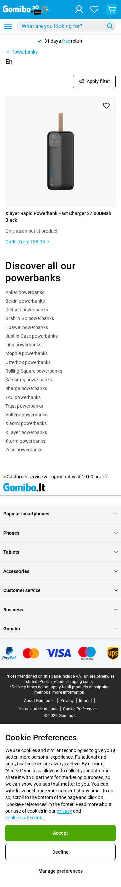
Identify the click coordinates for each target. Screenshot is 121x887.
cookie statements (24, 817)
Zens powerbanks (23, 449)
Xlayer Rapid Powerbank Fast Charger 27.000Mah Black (58, 217)
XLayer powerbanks (26, 432)
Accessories (16, 571)
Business (13, 609)
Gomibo (11, 629)
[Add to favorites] (106, 105)
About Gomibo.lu (39, 700)
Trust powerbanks (24, 406)
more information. (68, 692)
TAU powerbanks (23, 397)
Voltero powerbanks (26, 414)
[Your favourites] (94, 9)
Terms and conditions (37, 708)
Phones (11, 533)
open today (63, 476)
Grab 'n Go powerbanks (29, 318)
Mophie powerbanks (26, 353)
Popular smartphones (26, 513)
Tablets (11, 552)
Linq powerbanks (23, 344)
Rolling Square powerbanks (33, 371)
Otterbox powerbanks (28, 362)
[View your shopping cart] (111, 9)
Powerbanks (24, 52)
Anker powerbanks (24, 292)
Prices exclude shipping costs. (66, 681)
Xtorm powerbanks (25, 441)
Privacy (67, 700)
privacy (64, 811)
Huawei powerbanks (26, 327)
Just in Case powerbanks (31, 336)
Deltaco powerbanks (26, 309)
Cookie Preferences (80, 709)
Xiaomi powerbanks (26, 423)
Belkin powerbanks (25, 301)
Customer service (22, 590)
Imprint (85, 700)
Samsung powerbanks (28, 379)
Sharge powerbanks (26, 388)
